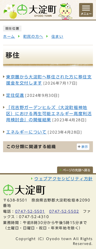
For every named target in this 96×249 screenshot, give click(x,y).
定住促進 (15, 95)
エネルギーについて (26, 132)
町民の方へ (33, 36)
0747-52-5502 (64, 211)
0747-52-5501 (30, 211)
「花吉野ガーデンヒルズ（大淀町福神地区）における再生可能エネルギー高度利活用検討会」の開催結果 (49, 113)
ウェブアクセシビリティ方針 (63, 179)
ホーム (9, 36)
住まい (57, 36)
